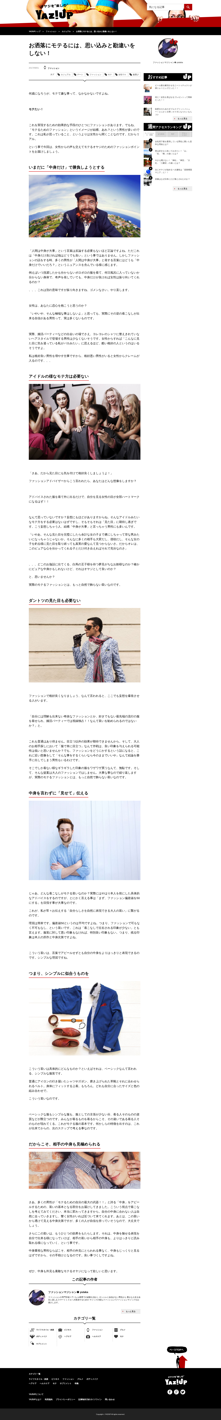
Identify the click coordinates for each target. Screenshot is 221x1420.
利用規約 (49, 1399)
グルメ (122, 1330)
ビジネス (67, 1330)
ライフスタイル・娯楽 (45, 1330)
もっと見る (131, 1311)
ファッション (97, 1330)
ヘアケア (67, 1336)
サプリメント (41, 1344)
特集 (77, 1383)
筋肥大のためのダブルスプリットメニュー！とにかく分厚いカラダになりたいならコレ (173, 112)
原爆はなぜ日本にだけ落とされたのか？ (172, 179)
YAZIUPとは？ (35, 1399)
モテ (122, 1336)
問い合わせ (110, 1399)
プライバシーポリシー (65, 1399)
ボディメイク (41, 1336)
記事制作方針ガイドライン (90, 1399)
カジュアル (66, 74)
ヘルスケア (96, 1336)
